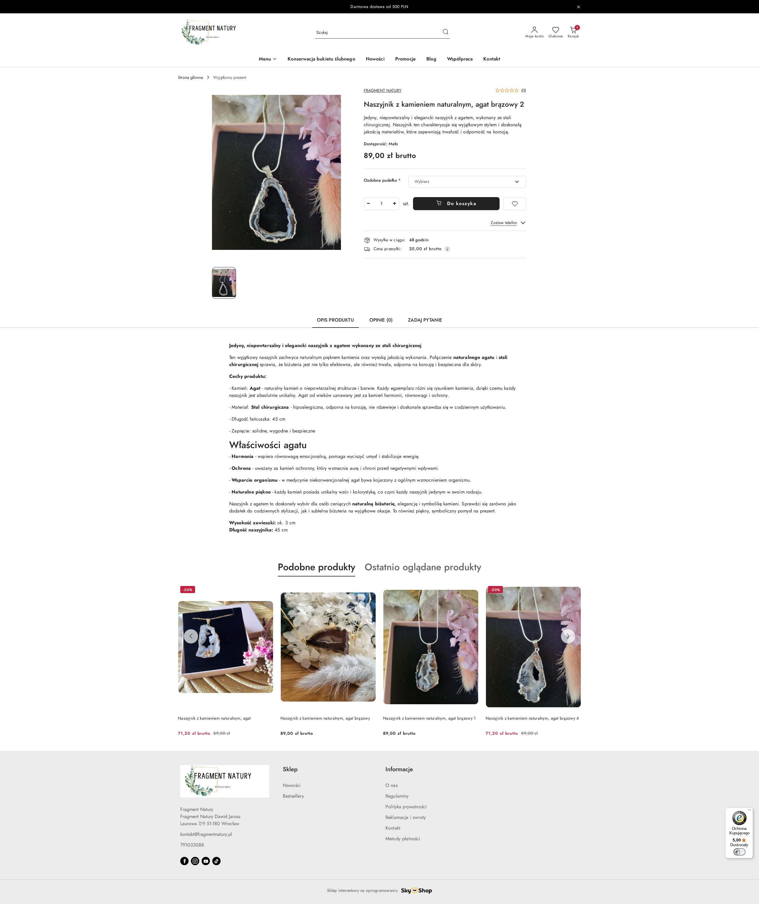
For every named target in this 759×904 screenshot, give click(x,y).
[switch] (739, 851)
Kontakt (392, 828)
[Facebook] (184, 861)
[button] (268, 59)
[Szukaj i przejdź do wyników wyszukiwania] (445, 32)
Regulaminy (397, 796)
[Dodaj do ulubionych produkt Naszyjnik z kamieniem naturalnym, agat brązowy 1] (471, 590)
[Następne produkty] (568, 636)
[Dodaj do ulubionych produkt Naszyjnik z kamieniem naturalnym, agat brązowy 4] (574, 590)
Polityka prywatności (406, 806)
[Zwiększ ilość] (394, 203)
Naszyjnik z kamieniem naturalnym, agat (214, 718)
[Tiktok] (216, 861)
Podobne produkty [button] (316, 567)
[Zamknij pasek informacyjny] (578, 6)
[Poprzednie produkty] (191, 636)
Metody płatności (402, 838)
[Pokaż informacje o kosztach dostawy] (447, 249)
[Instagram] (195, 861)
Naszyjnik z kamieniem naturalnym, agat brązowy (325, 718)
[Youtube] (206, 861)
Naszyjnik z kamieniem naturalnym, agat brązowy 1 (429, 718)
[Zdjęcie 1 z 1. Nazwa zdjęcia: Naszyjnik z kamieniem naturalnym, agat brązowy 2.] (224, 283)
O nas (391, 785)
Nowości (292, 785)
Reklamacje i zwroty (405, 817)
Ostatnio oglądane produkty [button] (423, 567)
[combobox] (467, 182)
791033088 (192, 844)
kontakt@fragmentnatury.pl (206, 834)
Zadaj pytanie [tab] (425, 320)
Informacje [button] (399, 769)
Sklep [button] (290, 769)
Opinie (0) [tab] (381, 320)
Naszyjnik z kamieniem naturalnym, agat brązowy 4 (532, 718)
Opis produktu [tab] (335, 320)
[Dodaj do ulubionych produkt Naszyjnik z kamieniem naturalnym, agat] (266, 590)
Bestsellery (293, 796)
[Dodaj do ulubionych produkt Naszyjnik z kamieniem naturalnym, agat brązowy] (369, 590)
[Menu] (749, 811)
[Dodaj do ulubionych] (514, 203)
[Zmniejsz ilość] (368, 203)
